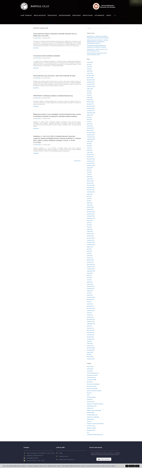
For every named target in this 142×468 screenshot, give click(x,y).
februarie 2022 (90, 180)
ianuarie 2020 (90, 235)
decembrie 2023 (91, 132)
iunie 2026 (89, 66)
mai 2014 (89, 301)
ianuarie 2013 (90, 317)
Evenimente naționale (92, 388)
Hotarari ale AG (90, 401)
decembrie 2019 (91, 238)
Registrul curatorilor (91, 428)
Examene (89, 392)
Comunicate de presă (92, 375)
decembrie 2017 (91, 286)
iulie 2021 (89, 196)
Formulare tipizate (91, 397)
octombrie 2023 (90, 137)
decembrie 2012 (91, 319)
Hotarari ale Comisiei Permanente (95, 403)
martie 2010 (90, 343)
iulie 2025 (89, 90)
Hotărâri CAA (90, 408)
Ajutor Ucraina (90, 366)
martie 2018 (90, 284)
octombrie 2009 (90, 350)
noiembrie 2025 (90, 82)
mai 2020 (89, 227)
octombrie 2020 (90, 216)
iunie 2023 (89, 145)
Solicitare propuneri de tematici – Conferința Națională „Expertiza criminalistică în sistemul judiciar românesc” (97, 41)
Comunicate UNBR (91, 379)
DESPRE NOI (28, 15)
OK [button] (127, 466)
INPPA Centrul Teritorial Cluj (66, 459)
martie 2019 (90, 257)
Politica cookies (120, 466)
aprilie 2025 (89, 97)
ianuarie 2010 (90, 345)
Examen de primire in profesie (94, 390)
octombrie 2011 (90, 334)
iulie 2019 (89, 249)
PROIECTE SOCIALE (88, 15)
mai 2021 (89, 200)
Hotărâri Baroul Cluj (91, 406)
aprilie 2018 (89, 282)
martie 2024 (90, 126)
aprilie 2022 (89, 176)
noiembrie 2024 (90, 108)
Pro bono (89, 421)
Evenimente (90, 381)
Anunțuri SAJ (90, 368)
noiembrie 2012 (90, 321)
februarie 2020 (90, 233)
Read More (36, 48)
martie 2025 (90, 99)
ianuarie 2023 (90, 156)
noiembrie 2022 (90, 161)
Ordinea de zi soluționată (93, 417)
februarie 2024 (90, 128)
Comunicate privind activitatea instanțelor (46, 56)
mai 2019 (89, 253)
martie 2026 (90, 73)
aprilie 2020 (89, 229)
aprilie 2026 (89, 71)
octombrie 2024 (90, 110)
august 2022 (90, 167)
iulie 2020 (89, 222)
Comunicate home (91, 377)
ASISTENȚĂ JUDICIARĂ (64, 15)
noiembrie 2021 (90, 187)
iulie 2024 (89, 117)
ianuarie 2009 (90, 356)
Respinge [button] (132, 466)
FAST (88, 395)
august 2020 (90, 220)
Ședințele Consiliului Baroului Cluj (95, 434)
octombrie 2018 (90, 268)
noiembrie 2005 (90, 358)
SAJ (88, 432)
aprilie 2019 (89, 255)
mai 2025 (89, 95)
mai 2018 (89, 279)
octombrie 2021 (90, 189)
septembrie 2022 (91, 165)
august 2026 (90, 62)
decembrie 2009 (91, 347)
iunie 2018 (89, 277)
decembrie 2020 (91, 211)
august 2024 (90, 115)
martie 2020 (90, 231)
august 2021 (90, 194)
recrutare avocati (91, 425)
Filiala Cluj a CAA (63, 456)
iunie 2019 (89, 251)
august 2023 (90, 141)
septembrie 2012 (91, 323)
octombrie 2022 (90, 163)
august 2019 (90, 246)
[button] (32, 15)
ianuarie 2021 (90, 209)
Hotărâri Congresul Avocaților (94, 410)
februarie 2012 (90, 328)
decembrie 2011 (91, 330)
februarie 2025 (90, 101)
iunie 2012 (89, 326)
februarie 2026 (90, 75)
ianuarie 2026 (90, 77)
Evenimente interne (91, 386)
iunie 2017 (89, 293)
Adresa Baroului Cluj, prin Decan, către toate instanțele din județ (54, 76)
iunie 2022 (89, 172)
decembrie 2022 (91, 159)
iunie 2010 (89, 341)
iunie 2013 (89, 312)
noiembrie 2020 (90, 213)
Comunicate (90, 370)
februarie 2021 (90, 207)
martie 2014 (90, 304)
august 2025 (90, 88)
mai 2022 (89, 174)
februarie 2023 (90, 154)
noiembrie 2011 (90, 332)
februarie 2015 (90, 299)
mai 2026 (89, 68)
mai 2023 (89, 148)
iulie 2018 (89, 275)
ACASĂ (22, 15)
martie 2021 (90, 205)
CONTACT (108, 15)
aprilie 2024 (89, 123)
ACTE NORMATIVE (99, 15)
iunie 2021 (89, 198)
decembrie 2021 (91, 185)
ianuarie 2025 (90, 104)
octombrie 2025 (90, 84)
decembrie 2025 (91, 79)
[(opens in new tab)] (104, 6)
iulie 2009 (89, 354)
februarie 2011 (90, 337)
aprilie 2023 (89, 150)
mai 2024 (89, 121)
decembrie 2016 (91, 297)
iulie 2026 (89, 64)
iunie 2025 (89, 93)
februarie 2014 (90, 306)
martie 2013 (90, 315)
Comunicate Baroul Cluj (92, 373)
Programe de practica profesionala (95, 423)
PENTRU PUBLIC (76, 15)
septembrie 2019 (91, 244)
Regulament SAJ (91, 430)
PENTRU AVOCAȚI (52, 15)
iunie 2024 (89, 119)
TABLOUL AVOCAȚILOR (40, 15)
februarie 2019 (90, 260)
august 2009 (90, 352)
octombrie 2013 (90, 310)
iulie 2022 (89, 170)
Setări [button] (137, 466)
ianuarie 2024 (90, 130)
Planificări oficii (90, 419)
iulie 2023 (89, 143)
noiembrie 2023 (90, 134)
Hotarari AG (90, 399)
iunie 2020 (89, 224)
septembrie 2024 (91, 112)
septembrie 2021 (91, 191)
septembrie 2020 (91, 218)
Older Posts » (77, 160)
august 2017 (90, 290)
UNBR (60, 453)
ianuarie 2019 (90, 262)
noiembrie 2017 (90, 288)
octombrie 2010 (90, 339)
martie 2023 (90, 152)
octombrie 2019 (90, 242)
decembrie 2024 (91, 106)
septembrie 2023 (91, 139)
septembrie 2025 (91, 86)
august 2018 (90, 273)
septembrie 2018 (91, 271)
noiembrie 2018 (90, 266)
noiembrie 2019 (90, 240)
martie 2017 (90, 295)
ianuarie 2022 (90, 183)
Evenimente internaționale (93, 384)
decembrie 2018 (91, 264)
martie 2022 (90, 178)
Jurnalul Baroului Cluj (92, 414)
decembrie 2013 (91, 308)
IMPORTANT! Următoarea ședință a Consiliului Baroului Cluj (53, 96)
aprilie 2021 (89, 202)
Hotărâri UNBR (90, 412)
